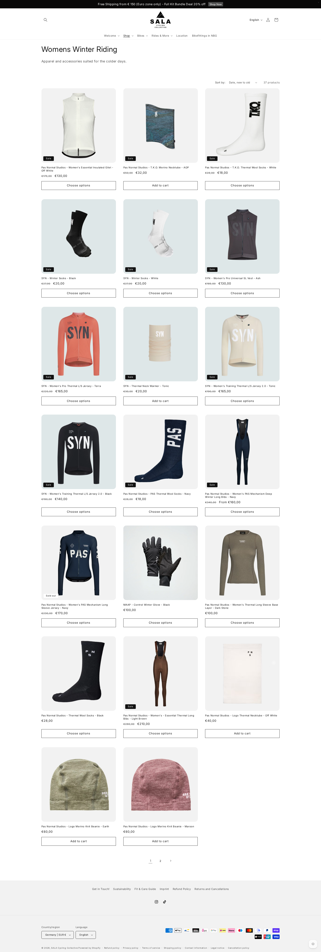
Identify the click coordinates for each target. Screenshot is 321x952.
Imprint (164, 888)
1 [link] (150, 861)
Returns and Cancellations (211, 888)
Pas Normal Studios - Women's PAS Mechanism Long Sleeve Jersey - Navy (74, 606)
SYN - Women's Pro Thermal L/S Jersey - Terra (71, 385)
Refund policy (111, 948)
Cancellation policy (238, 948)
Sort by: (220, 82)
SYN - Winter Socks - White (140, 278)
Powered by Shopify (89, 948)
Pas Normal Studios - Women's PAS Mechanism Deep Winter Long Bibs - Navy (238, 495)
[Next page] (170, 861)
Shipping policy (172, 948)
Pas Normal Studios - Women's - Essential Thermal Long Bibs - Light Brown (158, 717)
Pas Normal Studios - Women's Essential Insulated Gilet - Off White (77, 169)
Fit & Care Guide (145, 888)
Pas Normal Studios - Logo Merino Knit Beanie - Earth (75, 826)
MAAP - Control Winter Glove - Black (146, 604)
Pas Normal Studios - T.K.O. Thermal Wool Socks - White (240, 167)
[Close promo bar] (318, 2)
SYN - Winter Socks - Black (58, 278)
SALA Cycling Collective (64, 948)
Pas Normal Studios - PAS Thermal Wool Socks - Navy (157, 493)
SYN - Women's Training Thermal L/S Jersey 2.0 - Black (76, 493)
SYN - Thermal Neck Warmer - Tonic (146, 385)
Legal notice (217, 948)
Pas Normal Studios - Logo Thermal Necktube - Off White (241, 715)
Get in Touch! (101, 888)
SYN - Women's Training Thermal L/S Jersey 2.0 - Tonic (240, 385)
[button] (45, 20)
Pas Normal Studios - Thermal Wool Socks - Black (72, 715)
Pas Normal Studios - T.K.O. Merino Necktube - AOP (156, 167)
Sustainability (122, 888)
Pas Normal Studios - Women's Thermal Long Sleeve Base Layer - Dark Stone (241, 606)
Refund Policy (182, 888)
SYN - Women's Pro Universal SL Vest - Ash (233, 278)
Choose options (78, 185)
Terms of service (151, 948)
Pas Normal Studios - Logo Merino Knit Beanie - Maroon (158, 826)
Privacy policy (130, 948)
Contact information (196, 948)
